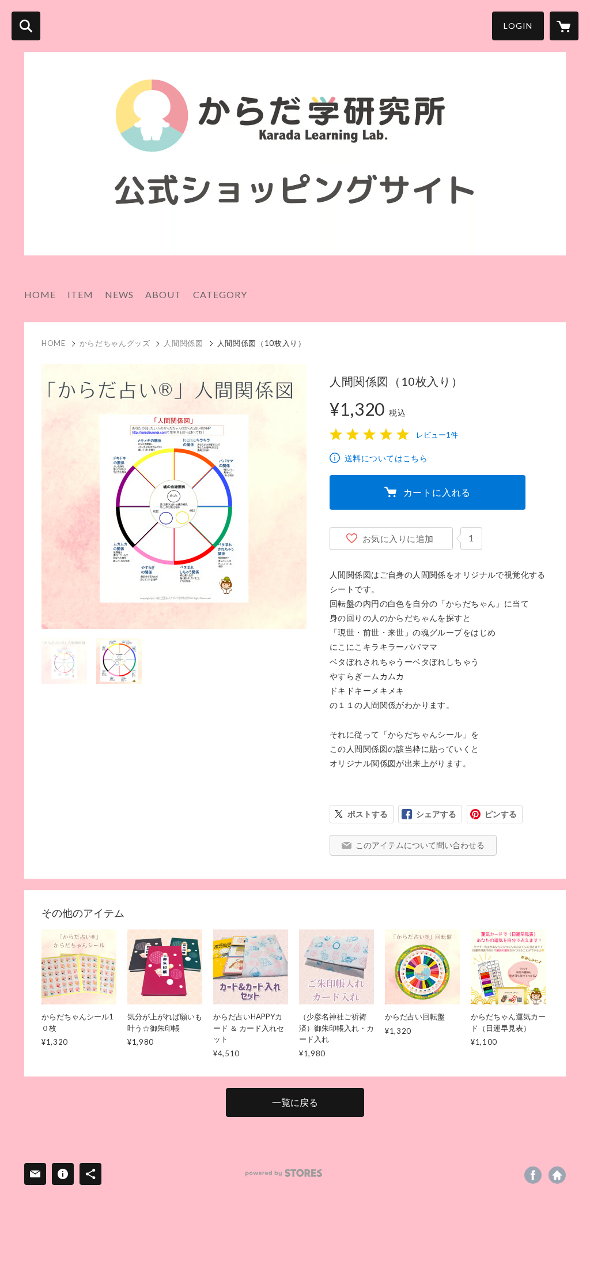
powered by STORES (283, 1173)
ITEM (80, 294)
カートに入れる (437, 492)
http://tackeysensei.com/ (557, 1175)
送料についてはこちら (386, 458)
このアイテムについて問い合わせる (420, 845)
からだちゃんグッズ (115, 343)
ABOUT (163, 294)
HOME (40, 294)
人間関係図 (183, 343)
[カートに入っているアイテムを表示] (564, 26)
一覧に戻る (295, 1102)
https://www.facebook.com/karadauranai (533, 1175)
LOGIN (518, 26)
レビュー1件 (437, 434)
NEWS (119, 294)
